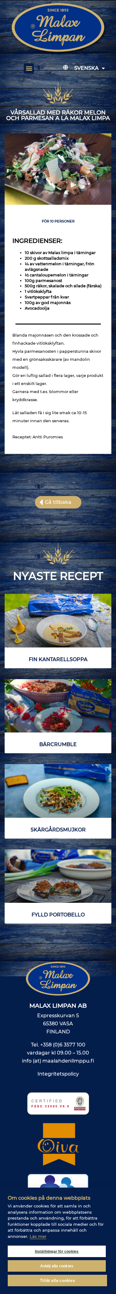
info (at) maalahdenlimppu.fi (58, 1061)
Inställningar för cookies (57, 1251)
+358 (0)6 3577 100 (62, 1045)
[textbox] (58, 280)
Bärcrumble (58, 744)
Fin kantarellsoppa (58, 659)
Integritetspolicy (58, 1074)
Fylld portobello (58, 915)
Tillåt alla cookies (57, 1280)
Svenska (86, 68)
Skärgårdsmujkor (58, 830)
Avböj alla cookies (57, 1266)
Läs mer (38, 1236)
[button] (29, 68)
